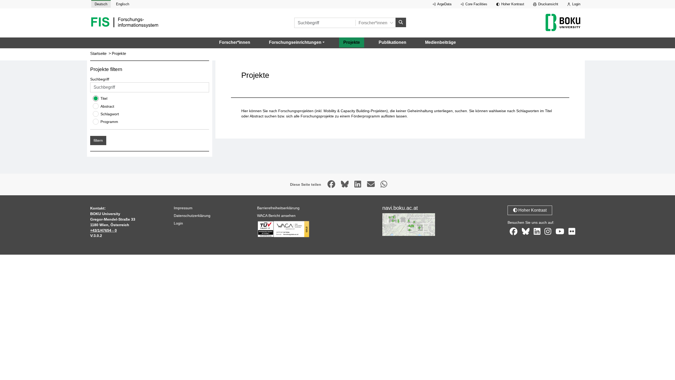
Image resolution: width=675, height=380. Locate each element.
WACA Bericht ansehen (276, 215)
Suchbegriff (99, 79)
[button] (297, 42)
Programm (109, 122)
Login (575, 4)
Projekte (351, 42)
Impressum (183, 208)
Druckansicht (547, 4)
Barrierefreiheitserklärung (278, 208)
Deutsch (101, 4)
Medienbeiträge (440, 42)
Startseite (98, 53)
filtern (98, 140)
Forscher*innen (234, 42)
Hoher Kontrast (512, 4)
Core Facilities (475, 4)
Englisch (122, 4)
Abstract (107, 106)
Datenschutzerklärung (192, 215)
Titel (103, 98)
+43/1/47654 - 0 (103, 230)
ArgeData (443, 4)
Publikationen (392, 42)
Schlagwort (109, 114)
